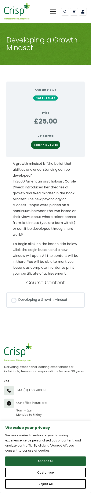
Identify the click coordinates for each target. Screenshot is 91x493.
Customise (45, 472)
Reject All (46, 484)
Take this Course (45, 145)
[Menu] (53, 11)
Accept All (46, 461)
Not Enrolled (45, 98)
